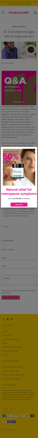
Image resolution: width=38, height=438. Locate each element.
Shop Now (19, 204)
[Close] (34, 149)
